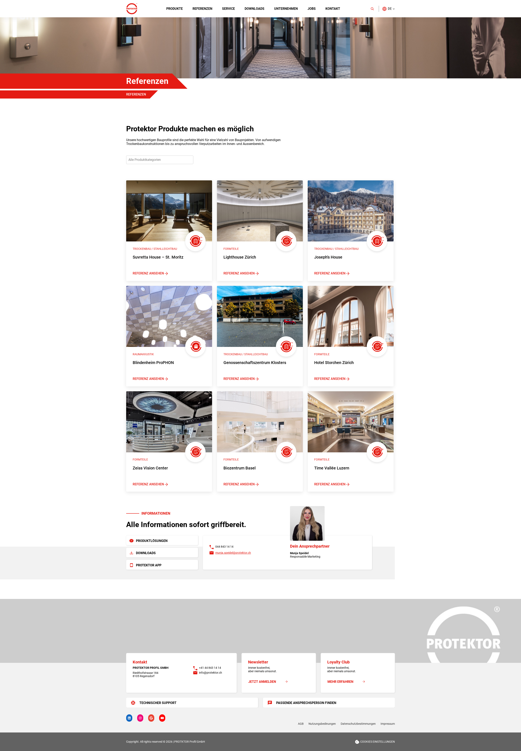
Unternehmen (286, 9)
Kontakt (332, 9)
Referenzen (202, 9)
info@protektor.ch (210, 672)
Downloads (254, 9)
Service (228, 9)
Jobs (312, 9)
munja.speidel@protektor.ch (233, 552)
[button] (388, 8)
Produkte (174, 9)
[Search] (372, 8)
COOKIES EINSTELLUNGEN (377, 741)
